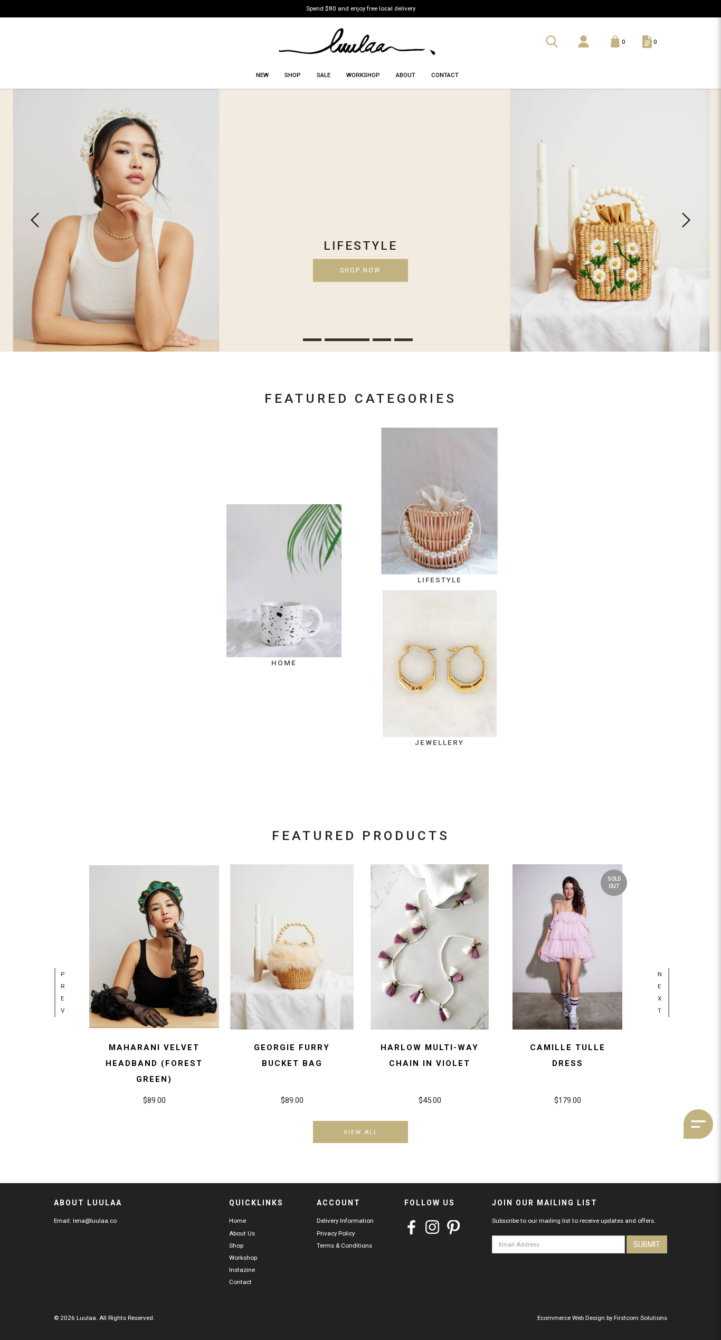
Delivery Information (345, 1220)
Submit (646, 1244)
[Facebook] (411, 1227)
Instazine (242, 1269)
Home (237, 1220)
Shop (236, 1245)
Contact (240, 1282)
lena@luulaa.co (95, 1220)
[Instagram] (432, 1227)
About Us (242, 1233)
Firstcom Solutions (640, 1318)
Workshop (243, 1257)
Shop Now (360, 270)
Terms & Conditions (344, 1245)
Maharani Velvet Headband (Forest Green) (154, 1063)
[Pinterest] (454, 1227)
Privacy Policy (336, 1233)
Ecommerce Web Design (571, 1318)
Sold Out (614, 882)
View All (361, 1132)
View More (154, 942)
